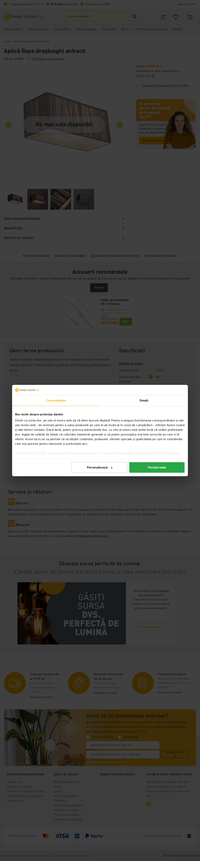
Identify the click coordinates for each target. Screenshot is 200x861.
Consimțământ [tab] (56, 400)
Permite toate (157, 467)
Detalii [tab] (144, 400)
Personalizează (97, 467)
